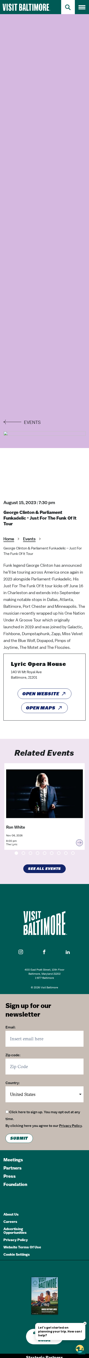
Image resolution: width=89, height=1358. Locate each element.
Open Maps (40, 708)
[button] (21, 952)
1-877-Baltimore (44, 978)
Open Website (40, 693)
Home (8, 538)
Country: (12, 1083)
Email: (10, 1027)
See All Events (44, 868)
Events (29, 538)
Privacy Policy (70, 1126)
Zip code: (13, 1055)
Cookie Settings (16, 1254)
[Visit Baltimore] (44, 923)
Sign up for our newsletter (28, 1010)
